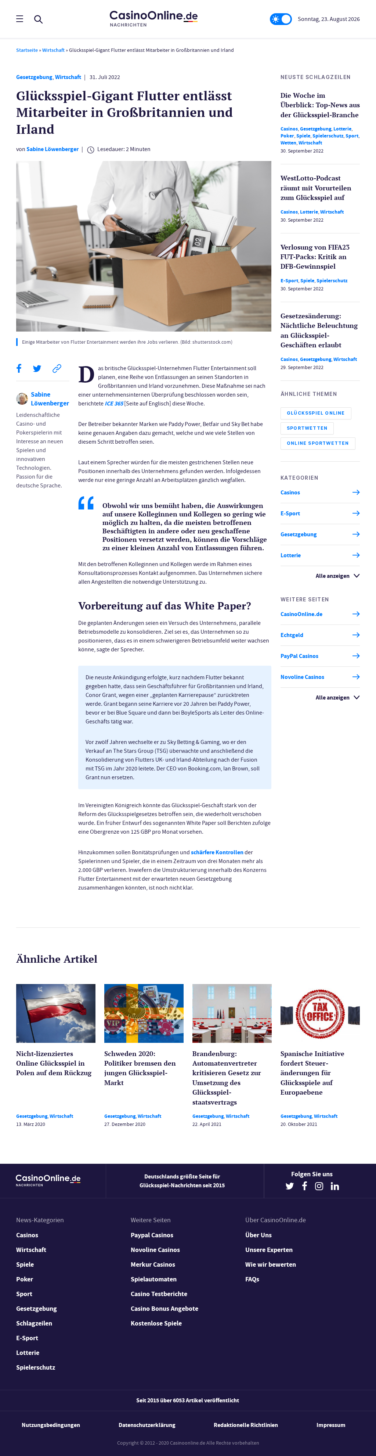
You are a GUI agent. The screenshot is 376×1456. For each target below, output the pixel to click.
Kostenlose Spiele (156, 1323)
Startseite (27, 50)
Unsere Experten (269, 1249)
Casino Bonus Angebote (164, 1308)
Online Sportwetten (318, 443)
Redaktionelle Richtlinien (246, 1425)
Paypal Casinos (152, 1235)
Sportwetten (307, 428)
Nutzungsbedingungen (51, 1425)
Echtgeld (292, 635)
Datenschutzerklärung (147, 1425)
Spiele (303, 135)
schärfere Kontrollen (217, 852)
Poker (287, 135)
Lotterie (342, 128)
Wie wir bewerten (270, 1264)
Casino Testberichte (159, 1293)
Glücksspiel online (316, 413)
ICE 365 (114, 403)
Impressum (331, 1425)
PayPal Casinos (299, 656)
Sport (352, 135)
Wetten (288, 142)
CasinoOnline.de (301, 614)
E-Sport (289, 280)
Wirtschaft (53, 50)
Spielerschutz (327, 135)
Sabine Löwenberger (52, 149)
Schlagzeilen (34, 1323)
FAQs (252, 1279)
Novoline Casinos (302, 677)
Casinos (289, 128)
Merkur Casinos (153, 1264)
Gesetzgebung (34, 77)
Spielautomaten (154, 1279)
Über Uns (258, 1235)
